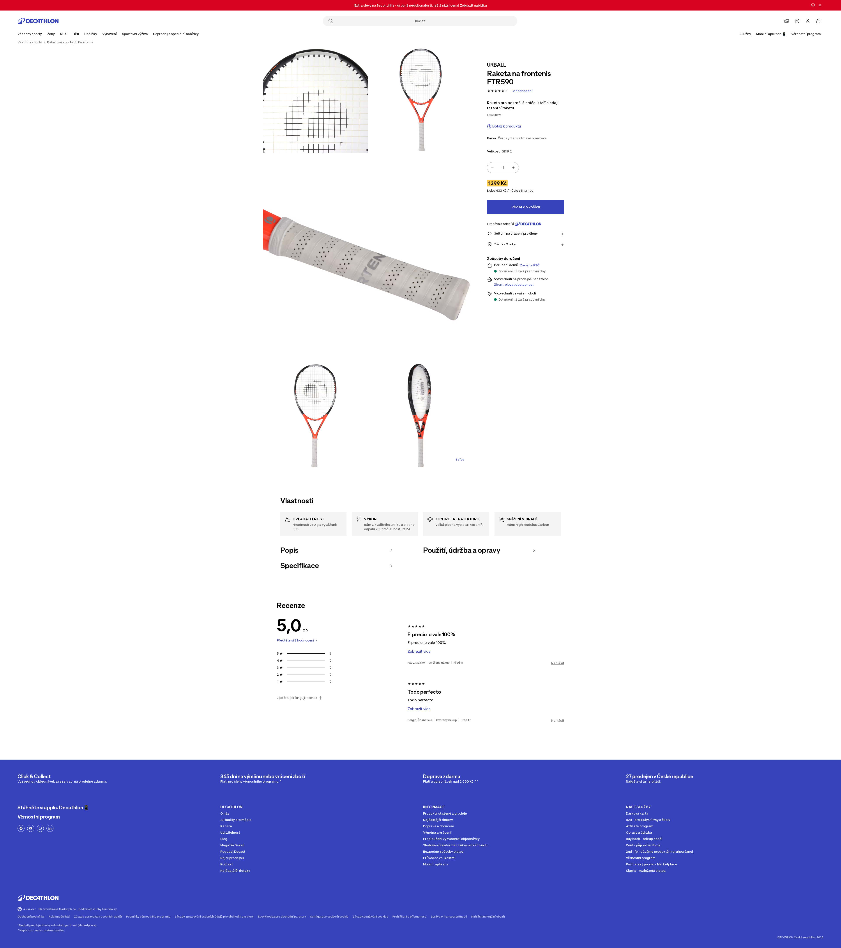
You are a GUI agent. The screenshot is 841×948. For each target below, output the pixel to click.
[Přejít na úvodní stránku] (38, 21)
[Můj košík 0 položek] (818, 21)
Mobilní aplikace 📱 (771, 34)
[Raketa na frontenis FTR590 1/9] (420, 100)
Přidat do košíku (525, 207)
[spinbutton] (503, 167)
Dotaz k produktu (506, 126)
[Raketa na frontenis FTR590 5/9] (420, 416)
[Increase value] (513, 167)
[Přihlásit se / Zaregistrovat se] (807, 21)
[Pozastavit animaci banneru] (812, 5)
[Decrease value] (492, 167)
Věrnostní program (806, 34)
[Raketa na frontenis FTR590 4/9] (315, 416)
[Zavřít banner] (819, 5)
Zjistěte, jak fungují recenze (297, 698)
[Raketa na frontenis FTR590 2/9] (315, 100)
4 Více (459, 459)
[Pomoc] (797, 21)
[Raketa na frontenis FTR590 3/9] (368, 258)
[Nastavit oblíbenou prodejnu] (786, 21)
